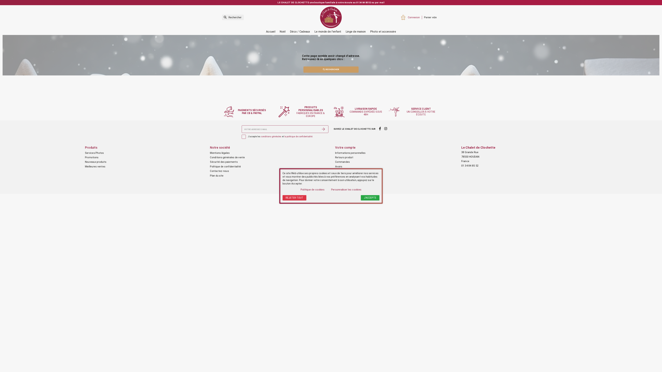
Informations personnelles (350, 153)
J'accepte (370, 197)
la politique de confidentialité (298, 136)
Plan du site (216, 175)
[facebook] (380, 128)
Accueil (270, 31)
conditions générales (271, 136)
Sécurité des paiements (224, 162)
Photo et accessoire (383, 31)
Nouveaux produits (95, 162)
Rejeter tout (294, 197)
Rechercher (332, 69)
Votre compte (345, 147)
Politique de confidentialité (225, 166)
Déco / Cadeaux (300, 31)
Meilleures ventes (95, 166)
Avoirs (338, 166)
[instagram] (386, 128)
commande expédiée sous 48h (366, 111)
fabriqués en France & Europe (311, 111)
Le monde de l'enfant (327, 31)
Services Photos (94, 153)
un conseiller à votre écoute (421, 111)
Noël (282, 31)
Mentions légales (220, 153)
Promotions (92, 157)
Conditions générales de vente (227, 157)
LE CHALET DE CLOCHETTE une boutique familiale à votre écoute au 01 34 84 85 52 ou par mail (331, 2)
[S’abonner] (323, 129)
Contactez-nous (219, 171)
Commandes (342, 162)
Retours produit (344, 157)
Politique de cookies (312, 189)
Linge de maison (356, 31)
